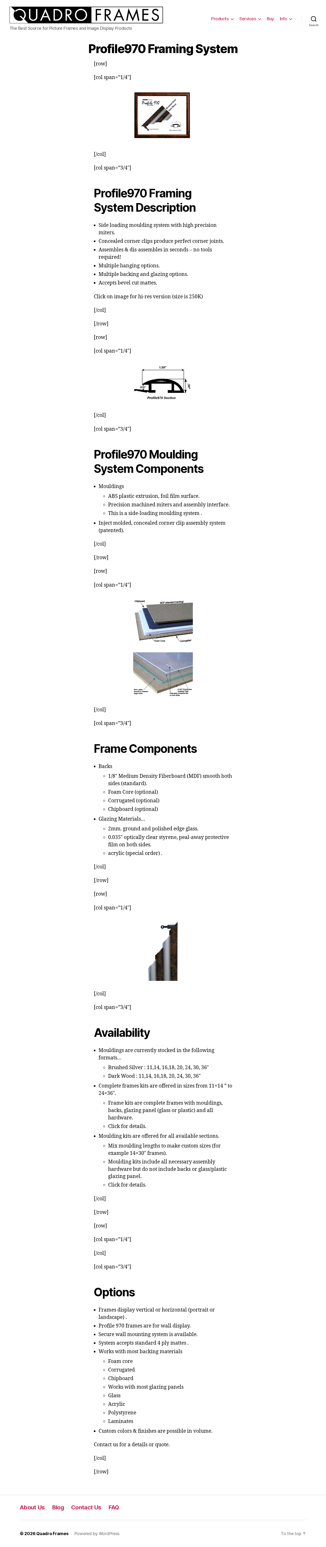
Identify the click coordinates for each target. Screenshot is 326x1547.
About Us (32, 1507)
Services (247, 18)
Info (283, 18)
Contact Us (86, 1507)
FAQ (113, 1507)
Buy (270, 18)
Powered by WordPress (97, 1533)
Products (220, 18)
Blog (58, 1507)
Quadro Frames (52, 1533)
